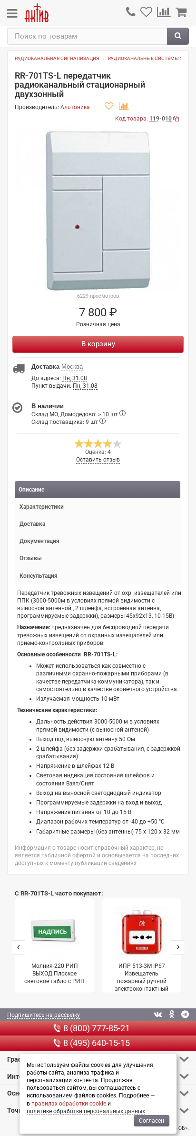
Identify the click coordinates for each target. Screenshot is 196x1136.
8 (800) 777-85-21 (96, 1028)
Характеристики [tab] (42, 506)
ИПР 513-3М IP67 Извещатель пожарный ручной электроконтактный (141, 978)
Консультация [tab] (39, 576)
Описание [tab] (31, 489)
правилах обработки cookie (68, 1103)
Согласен (151, 1120)
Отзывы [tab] (31, 558)
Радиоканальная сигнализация (57, 58)
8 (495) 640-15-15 (96, 1043)
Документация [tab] (39, 541)
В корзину (98, 344)
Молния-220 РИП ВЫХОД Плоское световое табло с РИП (54, 974)
